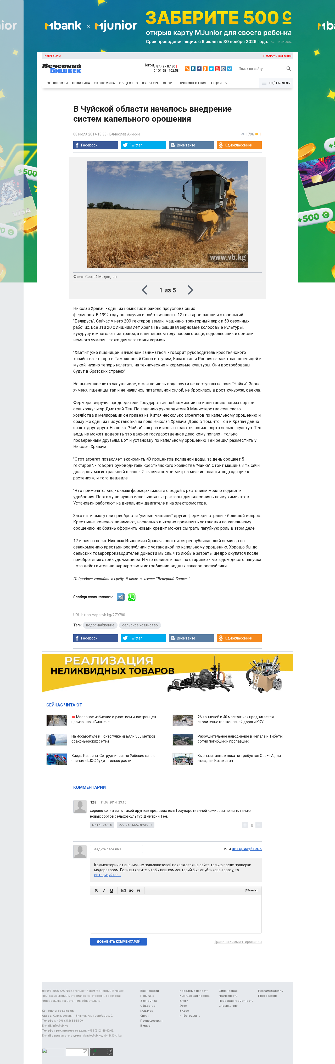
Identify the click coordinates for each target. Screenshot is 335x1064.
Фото (183, 1006)
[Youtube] (217, 68)
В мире (145, 1025)
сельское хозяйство (140, 625)
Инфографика (190, 1015)
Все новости (56, 83)
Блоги (184, 1001)
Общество (128, 83)
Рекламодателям (277, 56)
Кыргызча (52, 56)
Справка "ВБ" (228, 1006)
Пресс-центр (267, 996)
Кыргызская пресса (195, 996)
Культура (150, 83)
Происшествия (192, 83)
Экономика (104, 83)
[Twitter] (211, 68)
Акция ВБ (218, 83)
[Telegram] (229, 68)
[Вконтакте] (193, 68)
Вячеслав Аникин (124, 134)
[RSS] (187, 68)
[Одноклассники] (205, 68)
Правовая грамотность (236, 1001)
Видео (184, 1010)
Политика (81, 83)
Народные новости (194, 991)
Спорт (168, 83)
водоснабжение (100, 625)
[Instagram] (223, 68)
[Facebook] (199, 68)
